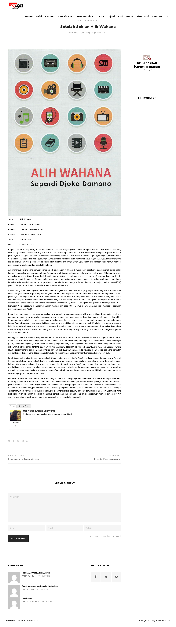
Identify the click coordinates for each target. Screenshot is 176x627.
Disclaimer (11, 620)
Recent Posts (24, 406)
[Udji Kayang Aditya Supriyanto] (15, 419)
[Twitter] (15, 426)
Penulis (21, 620)
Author (12, 406)
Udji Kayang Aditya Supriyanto (93, 33)
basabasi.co (32, 620)
